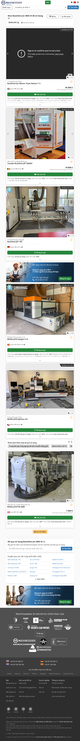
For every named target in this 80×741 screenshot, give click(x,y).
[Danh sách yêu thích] (72, 2)
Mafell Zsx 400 (57, 564)
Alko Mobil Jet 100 (14, 559)
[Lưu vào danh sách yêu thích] (71, 81)
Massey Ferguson (54, 674)
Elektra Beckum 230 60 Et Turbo (19, 572)
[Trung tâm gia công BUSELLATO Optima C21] (40, 389)
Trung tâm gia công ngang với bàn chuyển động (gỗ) (28, 446)
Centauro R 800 (13, 568)
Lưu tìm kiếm (41, 532)
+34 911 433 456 (50, 664)
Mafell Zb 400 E (57, 559)
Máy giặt (43, 674)
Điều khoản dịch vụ (59, 737)
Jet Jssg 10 (33, 576)
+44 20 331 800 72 (16, 661)
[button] (78, 2)
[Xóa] (66, 7)
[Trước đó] (8, 53)
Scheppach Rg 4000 (59, 576)
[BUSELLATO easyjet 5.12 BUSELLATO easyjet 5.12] (40, 309)
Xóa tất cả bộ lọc (28, 23)
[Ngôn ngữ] (75, 2)
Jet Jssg (32, 572)
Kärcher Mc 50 (68, 674)
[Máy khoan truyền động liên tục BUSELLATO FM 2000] (40, 476)
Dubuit (9, 674)
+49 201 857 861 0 (50, 661)
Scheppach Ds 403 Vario (61, 568)
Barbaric (26, 674)
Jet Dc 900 (33, 564)
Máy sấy (17, 674)
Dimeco (34, 674)
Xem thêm (41, 579)
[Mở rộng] (40, 104)
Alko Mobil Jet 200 (14, 564)
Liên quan (67, 16)
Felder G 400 (12, 576)
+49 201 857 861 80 (17, 664)
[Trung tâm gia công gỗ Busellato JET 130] (40, 211)
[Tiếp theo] (72, 53)
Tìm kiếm (74, 7)
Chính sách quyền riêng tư (44, 737)
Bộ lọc (53, 16)
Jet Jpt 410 (33, 568)
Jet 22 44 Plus (35, 559)
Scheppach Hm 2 (58, 572)
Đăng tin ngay (65, 278)
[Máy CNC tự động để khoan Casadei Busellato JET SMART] (40, 133)
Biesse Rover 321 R (59, 446)
